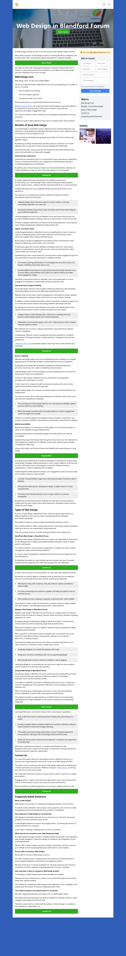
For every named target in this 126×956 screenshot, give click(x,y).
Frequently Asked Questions (91, 116)
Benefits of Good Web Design (92, 106)
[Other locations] (104, 4)
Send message (95, 91)
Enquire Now (46, 456)
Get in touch (63, 32)
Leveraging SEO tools (23, 343)
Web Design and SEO (24, 106)
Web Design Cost (87, 103)
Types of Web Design (89, 110)
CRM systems (62, 768)
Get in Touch (46, 63)
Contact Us (46, 175)
